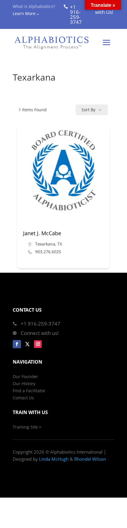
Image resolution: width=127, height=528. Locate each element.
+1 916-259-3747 (76, 14)
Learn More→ (26, 13)
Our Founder (25, 376)
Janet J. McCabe (42, 233)
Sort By (88, 109)
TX (59, 244)
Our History (24, 383)
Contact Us (23, 398)
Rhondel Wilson (90, 459)
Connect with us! (40, 333)
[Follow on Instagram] (38, 344)
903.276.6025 (48, 251)
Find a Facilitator (29, 390)
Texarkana (45, 244)
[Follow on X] (27, 344)
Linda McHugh (54, 459)
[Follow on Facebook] (17, 344)
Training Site (25, 427)
